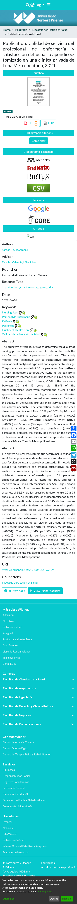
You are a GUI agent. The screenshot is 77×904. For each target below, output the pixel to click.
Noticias (8, 828)
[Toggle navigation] (49, 4)
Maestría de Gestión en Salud (50, 29)
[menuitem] (32, 5)
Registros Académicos (16, 782)
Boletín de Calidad (13, 840)
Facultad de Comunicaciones (22, 724)
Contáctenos (10, 645)
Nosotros (8, 621)
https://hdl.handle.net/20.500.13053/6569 (28, 569)
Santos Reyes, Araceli (15, 249)
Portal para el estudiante (17, 639)
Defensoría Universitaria (17, 806)
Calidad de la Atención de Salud (21, 334)
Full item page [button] (16, 590)
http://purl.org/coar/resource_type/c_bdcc (28, 287)
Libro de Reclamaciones (17, 651)
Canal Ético (9, 663)
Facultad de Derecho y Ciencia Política (28, 706)
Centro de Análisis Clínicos (18, 742)
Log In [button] (40, 5)
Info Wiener (10, 834)
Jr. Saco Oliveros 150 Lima (19, 875)
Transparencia (11, 657)
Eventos (8, 821)
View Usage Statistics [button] (46, 590)
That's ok (67, 898)
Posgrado (21, 29)
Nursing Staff (10, 312)
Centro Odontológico (15, 748)
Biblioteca (9, 769)
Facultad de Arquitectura (19, 688)
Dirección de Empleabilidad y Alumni (24, 800)
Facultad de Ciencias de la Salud (24, 679)
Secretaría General (14, 788)
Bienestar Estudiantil (15, 794)
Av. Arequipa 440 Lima (16, 871)
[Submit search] (27, 5)
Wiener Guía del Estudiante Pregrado (25, 846)
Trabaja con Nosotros (16, 852)
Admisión (8, 615)
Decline (54, 898)
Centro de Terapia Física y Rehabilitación (27, 754)
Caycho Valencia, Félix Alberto (20, 262)
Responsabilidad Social (16, 775)
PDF (31, 123)
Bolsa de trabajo (12, 627)
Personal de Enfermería (16, 316)
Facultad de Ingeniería (17, 697)
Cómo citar (38, 140)
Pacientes (8, 325)
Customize (9, 898)
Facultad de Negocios (17, 715)
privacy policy (44, 891)
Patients (7, 321)
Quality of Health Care (16, 330)
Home (7, 29)
